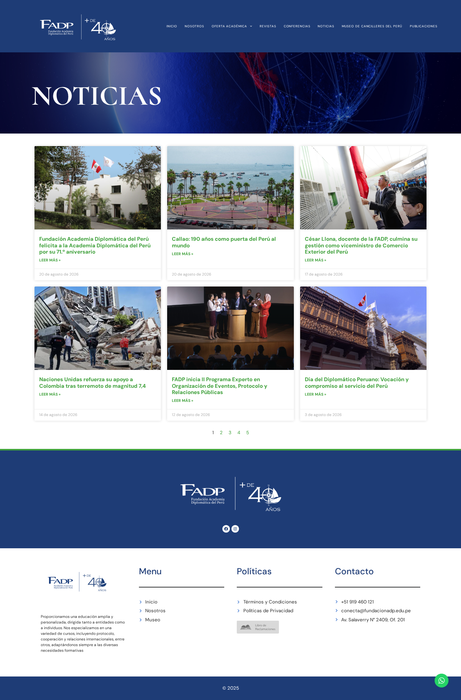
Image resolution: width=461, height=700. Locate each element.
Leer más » (50, 260)
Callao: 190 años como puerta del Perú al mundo (224, 242)
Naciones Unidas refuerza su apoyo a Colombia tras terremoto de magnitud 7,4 (92, 382)
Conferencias (297, 26)
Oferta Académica (229, 26)
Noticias (326, 26)
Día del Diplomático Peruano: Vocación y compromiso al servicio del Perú (357, 382)
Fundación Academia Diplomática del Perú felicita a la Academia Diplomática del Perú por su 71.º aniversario (95, 245)
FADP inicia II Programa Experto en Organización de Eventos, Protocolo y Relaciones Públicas (219, 386)
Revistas (268, 26)
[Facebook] (226, 529)
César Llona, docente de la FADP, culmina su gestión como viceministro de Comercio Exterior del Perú (361, 245)
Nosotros (194, 26)
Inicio (172, 26)
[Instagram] (235, 529)
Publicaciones (423, 26)
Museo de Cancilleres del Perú (372, 26)
